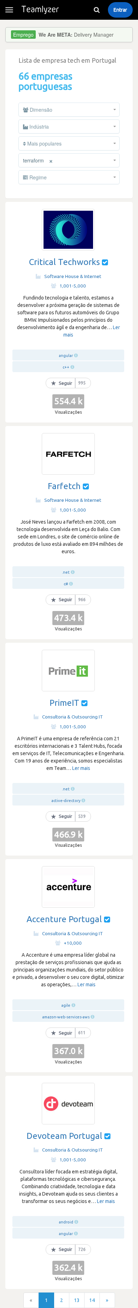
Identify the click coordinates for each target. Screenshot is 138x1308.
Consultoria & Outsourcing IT (72, 717)
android (66, 1222)
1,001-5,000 (72, 286)
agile (65, 1005)
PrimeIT (64, 703)
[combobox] (69, 110)
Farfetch (64, 486)
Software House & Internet (72, 276)
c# (66, 584)
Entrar (120, 10)
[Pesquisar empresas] (96, 10)
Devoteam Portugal (64, 1136)
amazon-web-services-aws (66, 1017)
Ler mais (81, 768)
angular (66, 355)
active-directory (65, 800)
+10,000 (73, 943)
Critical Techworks (64, 262)
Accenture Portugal (64, 919)
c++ (66, 367)
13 (77, 1300)
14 (92, 1300)
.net (66, 572)
